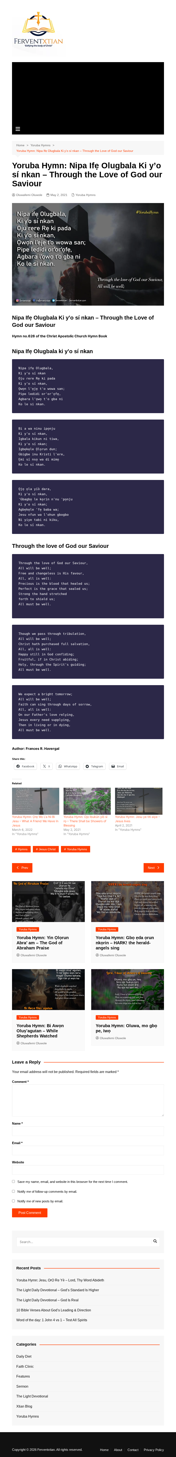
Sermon (22, 1386)
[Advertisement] (88, 92)
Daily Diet (23, 1356)
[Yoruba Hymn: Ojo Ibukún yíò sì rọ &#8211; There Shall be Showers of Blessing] (87, 801)
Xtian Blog (24, 1406)
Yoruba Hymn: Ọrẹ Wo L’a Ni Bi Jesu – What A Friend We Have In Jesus (35, 821)
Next (151, 868)
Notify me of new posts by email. (40, 1201)
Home (104, 1450)
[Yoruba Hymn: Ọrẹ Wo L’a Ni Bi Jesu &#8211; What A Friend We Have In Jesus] (35, 801)
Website (18, 1162)
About (118, 1450)
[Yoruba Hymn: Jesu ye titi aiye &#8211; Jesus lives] (138, 801)
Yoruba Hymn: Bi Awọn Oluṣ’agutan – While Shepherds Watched (40, 1030)
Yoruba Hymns (86, 195)
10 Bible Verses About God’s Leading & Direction (53, 1310)
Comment (20, 1081)
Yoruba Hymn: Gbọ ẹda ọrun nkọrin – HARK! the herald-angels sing (125, 942)
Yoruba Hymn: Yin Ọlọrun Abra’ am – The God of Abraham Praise (43, 942)
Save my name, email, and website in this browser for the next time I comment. (72, 1182)
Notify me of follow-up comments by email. (47, 1191)
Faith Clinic (25, 1366)
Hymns (22, 849)
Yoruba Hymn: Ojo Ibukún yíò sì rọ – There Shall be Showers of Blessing (85, 821)
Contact (132, 1450)
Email (17, 1143)
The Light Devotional (32, 1396)
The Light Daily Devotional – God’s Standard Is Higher (57, 1290)
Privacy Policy (154, 1450)
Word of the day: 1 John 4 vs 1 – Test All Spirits (51, 1320)
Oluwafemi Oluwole (29, 195)
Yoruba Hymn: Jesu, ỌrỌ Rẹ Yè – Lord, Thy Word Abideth (60, 1280)
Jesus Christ (47, 849)
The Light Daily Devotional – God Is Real (47, 1300)
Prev (24, 868)
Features (23, 1376)
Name (17, 1123)
